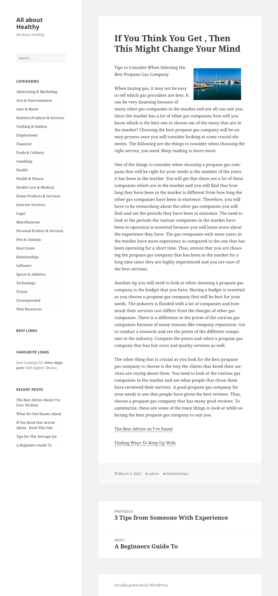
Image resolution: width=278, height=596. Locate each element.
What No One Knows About (38, 413)
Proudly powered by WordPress (141, 585)
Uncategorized (28, 300)
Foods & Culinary (30, 152)
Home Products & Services (38, 196)
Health (22, 170)
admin (154, 473)
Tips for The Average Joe (36, 436)
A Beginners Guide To (34, 445)
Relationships (27, 257)
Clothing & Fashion (31, 126)
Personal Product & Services (39, 230)
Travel (21, 291)
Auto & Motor (27, 109)
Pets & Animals (28, 239)
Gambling (24, 161)
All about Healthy (29, 23)
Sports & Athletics (31, 274)
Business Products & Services (40, 117)
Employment (27, 135)
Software (23, 265)
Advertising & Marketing (36, 91)
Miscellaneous (28, 222)
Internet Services (30, 204)
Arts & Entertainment (34, 100)
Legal (20, 213)
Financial (23, 144)
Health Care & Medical (35, 187)
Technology (25, 283)
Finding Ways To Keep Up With (145, 443)
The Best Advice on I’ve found (143, 429)
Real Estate (25, 248)
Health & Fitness (29, 178)
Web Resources (29, 309)
